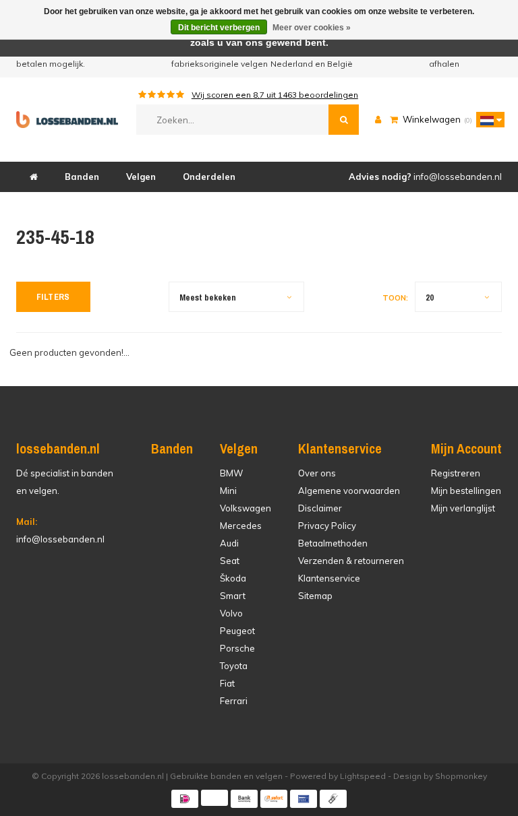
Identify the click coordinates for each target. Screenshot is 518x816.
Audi (229, 543)
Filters (53, 297)
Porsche (237, 648)
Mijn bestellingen (466, 490)
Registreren (455, 473)
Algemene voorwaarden (349, 490)
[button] (487, 119)
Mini (228, 490)
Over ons (317, 473)
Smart (233, 595)
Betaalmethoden (333, 543)
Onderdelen (209, 176)
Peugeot (237, 630)
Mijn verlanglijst (463, 508)
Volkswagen (245, 508)
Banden (82, 176)
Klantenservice (329, 578)
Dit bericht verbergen (219, 27)
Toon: (395, 298)
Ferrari (234, 700)
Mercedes (241, 525)
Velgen (141, 176)
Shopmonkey (461, 776)
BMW (231, 473)
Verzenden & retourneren (351, 560)
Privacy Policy (327, 525)
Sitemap (315, 595)
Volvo (231, 613)
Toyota (234, 665)
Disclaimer (320, 508)
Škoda (233, 578)
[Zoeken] (343, 119)
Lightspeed (363, 776)
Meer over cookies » (311, 27)
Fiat (227, 683)
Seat (229, 560)
